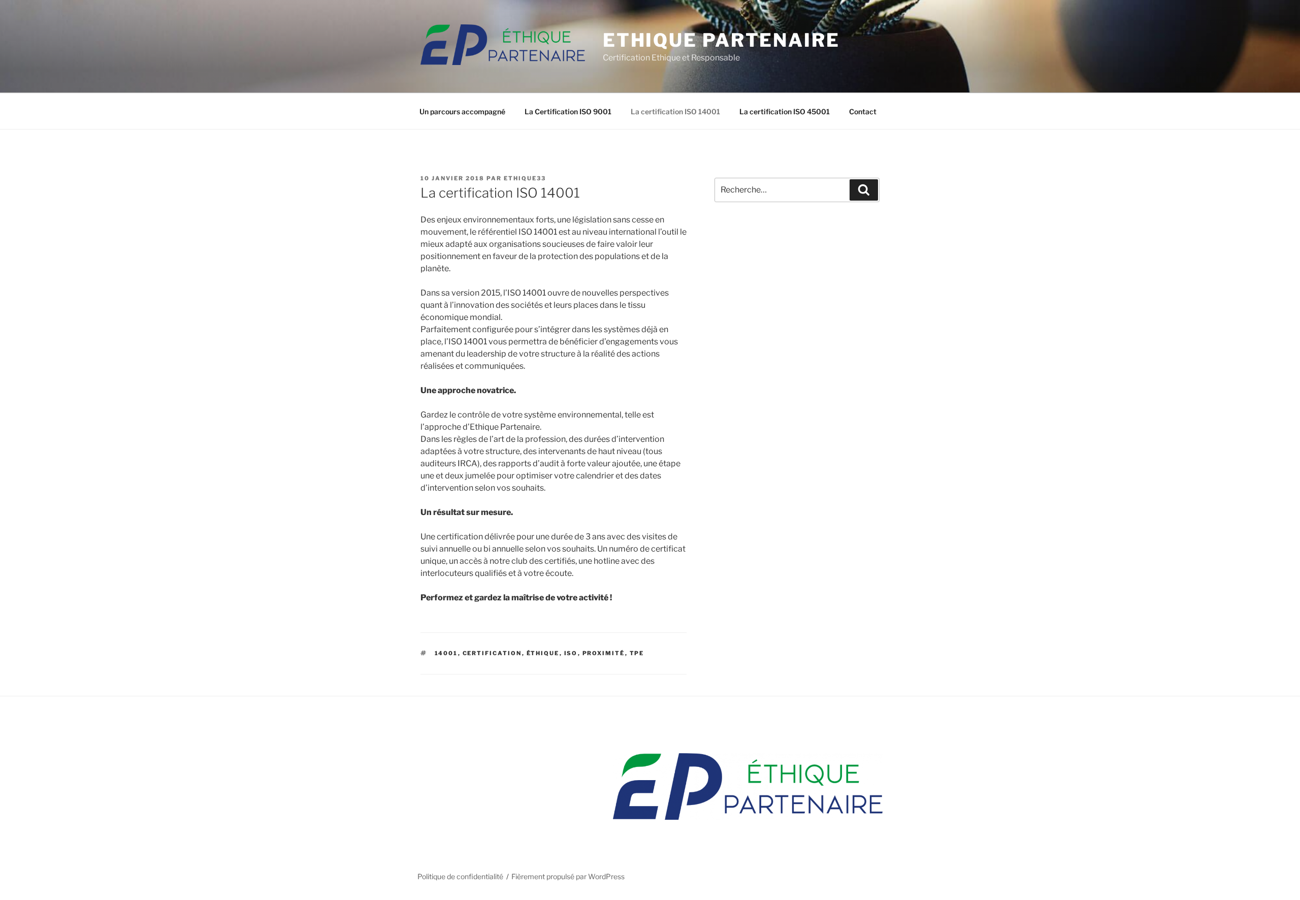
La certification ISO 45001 (784, 111)
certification (492, 653)
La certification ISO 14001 (675, 111)
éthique (543, 653)
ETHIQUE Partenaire (721, 40)
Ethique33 (525, 178)
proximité (603, 653)
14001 (446, 653)
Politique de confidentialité (460, 876)
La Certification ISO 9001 (568, 111)
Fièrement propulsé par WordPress (568, 876)
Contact (862, 111)
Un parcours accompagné (462, 111)
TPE (637, 653)
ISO (571, 653)
